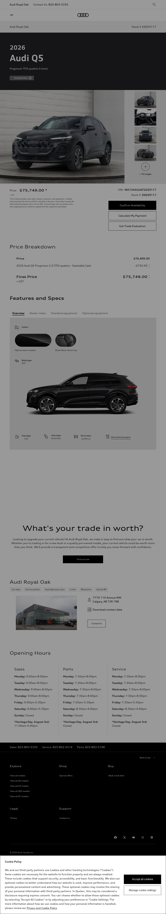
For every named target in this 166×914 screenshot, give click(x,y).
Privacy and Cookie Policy (42, 908)
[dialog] (83, 885)
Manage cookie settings (142, 890)
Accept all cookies (142, 879)
